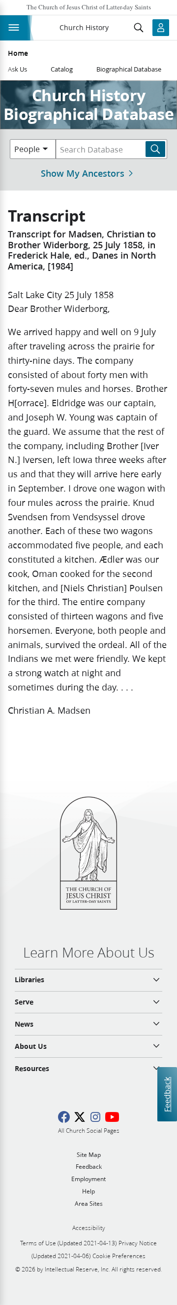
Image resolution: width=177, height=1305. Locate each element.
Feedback (167, 1094)
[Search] (155, 149)
